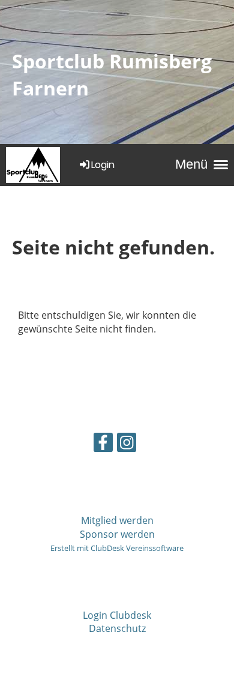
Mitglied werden (117, 520)
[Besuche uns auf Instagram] (126, 444)
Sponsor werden (117, 534)
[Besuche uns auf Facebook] (103, 444)
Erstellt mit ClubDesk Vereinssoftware (117, 548)
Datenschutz (117, 628)
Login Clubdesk (117, 615)
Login (103, 165)
